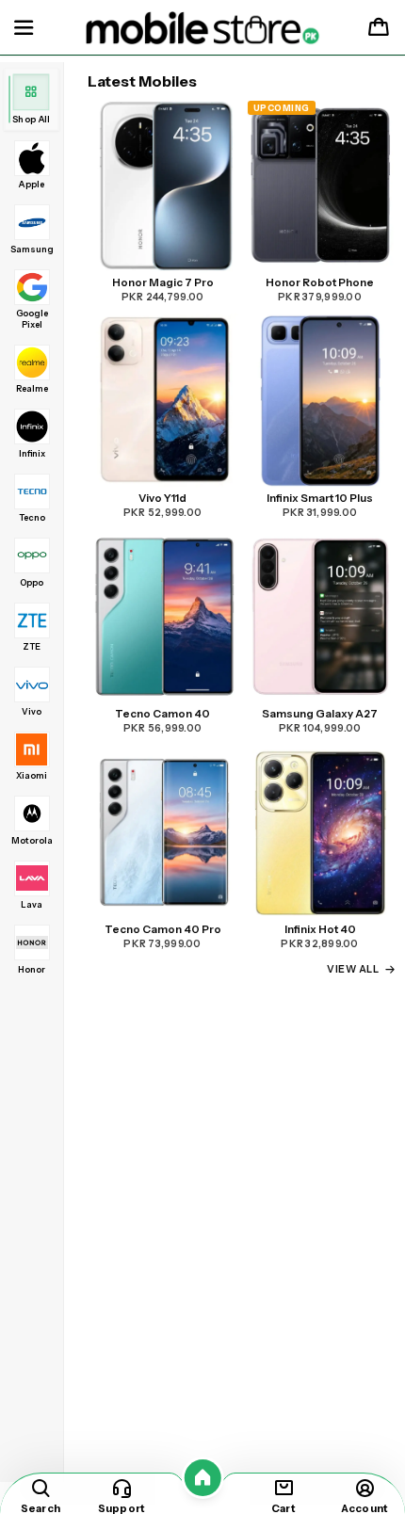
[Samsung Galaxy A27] (320, 616)
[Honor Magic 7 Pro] (163, 185)
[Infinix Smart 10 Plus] (320, 401)
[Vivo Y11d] (163, 401)
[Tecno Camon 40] (163, 616)
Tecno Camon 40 (162, 713)
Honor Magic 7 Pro (163, 282)
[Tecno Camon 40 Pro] (163, 832)
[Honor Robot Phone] (320, 185)
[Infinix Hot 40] (320, 832)
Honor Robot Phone (320, 282)
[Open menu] (23, 28)
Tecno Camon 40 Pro (163, 929)
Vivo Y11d (162, 498)
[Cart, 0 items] (378, 28)
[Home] (203, 1477)
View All (353, 969)
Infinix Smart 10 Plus (320, 498)
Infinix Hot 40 (320, 929)
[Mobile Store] (203, 28)
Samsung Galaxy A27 (320, 713)
